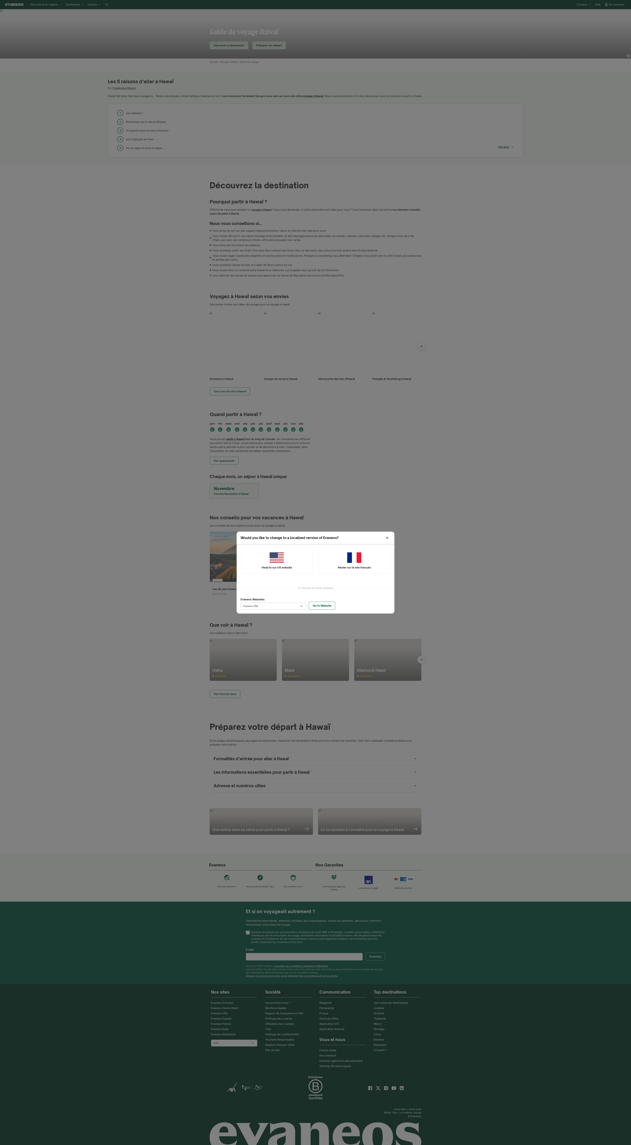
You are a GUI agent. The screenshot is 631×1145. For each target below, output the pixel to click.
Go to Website (322, 605)
